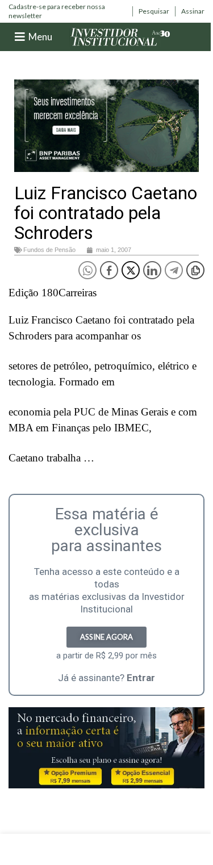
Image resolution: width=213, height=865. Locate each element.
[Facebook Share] (109, 270)
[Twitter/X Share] (131, 270)
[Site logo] (120, 36)
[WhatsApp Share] (87, 270)
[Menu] (20, 37)
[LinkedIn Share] (152, 270)
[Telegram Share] (174, 270)
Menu (40, 37)
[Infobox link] (68, 11)
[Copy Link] (195, 270)
